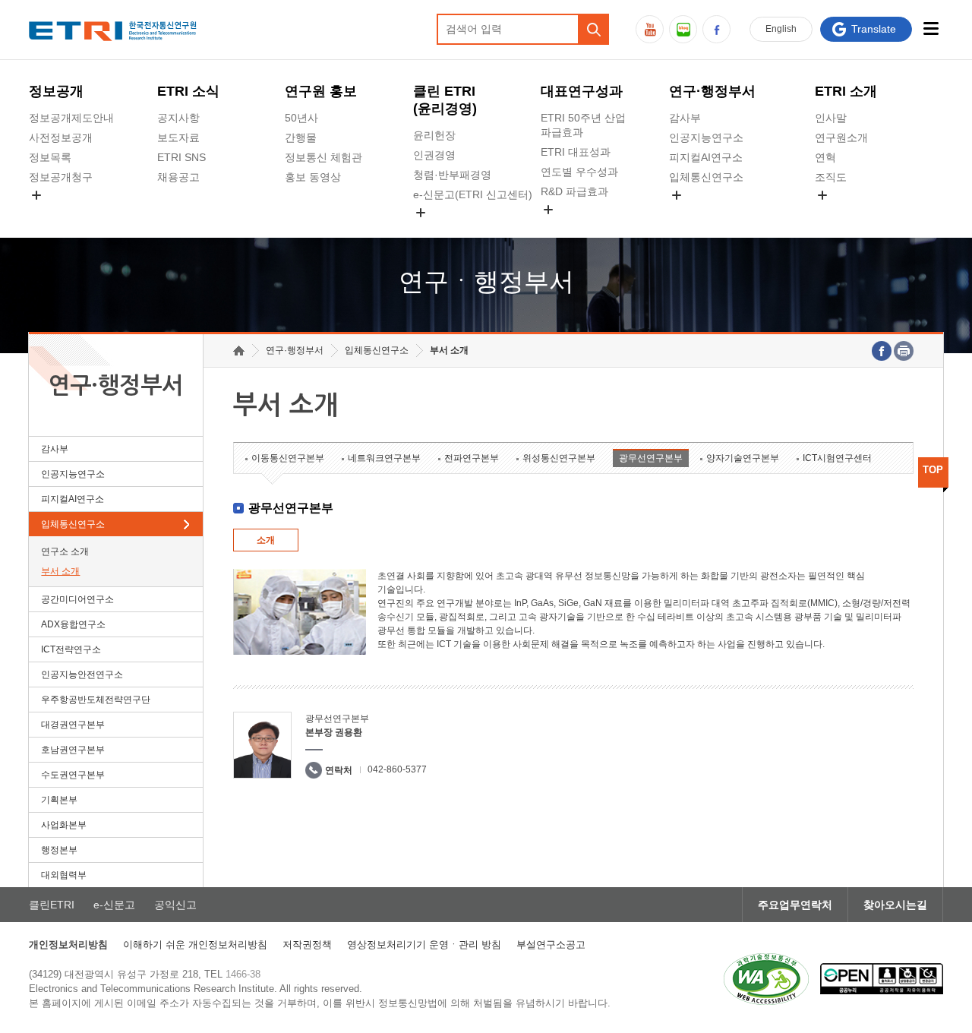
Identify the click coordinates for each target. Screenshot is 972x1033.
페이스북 (716, 29)
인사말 (831, 118)
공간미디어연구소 (711, 213)
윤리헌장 (434, 135)
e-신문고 (114, 905)
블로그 (683, 29)
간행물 (301, 137)
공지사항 (178, 118)
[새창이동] (766, 979)
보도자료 (178, 137)
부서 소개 (60, 571)
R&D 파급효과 (574, 191)
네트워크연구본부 (384, 458)
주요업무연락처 (795, 905)
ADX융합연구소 (73, 624)
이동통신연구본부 (287, 458)
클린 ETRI (445, 100)
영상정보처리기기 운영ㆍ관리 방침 (424, 944)
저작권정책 (307, 944)
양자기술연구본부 (742, 458)
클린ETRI (51, 905)
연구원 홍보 (321, 91)
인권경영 (434, 155)
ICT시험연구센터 (837, 458)
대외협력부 (64, 875)
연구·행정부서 (712, 91)
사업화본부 (64, 825)
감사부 (685, 118)
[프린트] (904, 351)
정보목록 (50, 157)
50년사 (301, 118)
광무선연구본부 (651, 458)
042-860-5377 (397, 769)
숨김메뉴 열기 (36, 195)
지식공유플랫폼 (578, 227)
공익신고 (434, 230)
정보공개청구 (61, 177)
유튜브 (650, 29)
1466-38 (243, 974)
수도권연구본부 (73, 774)
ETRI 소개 (846, 91)
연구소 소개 (65, 551)
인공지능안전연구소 (82, 674)
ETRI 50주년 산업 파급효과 (583, 125)
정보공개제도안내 (71, 118)
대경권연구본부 (73, 724)
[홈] (239, 350)
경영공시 (50, 213)
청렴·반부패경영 (452, 175)
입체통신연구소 (706, 177)
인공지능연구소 (706, 137)
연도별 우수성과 (579, 172)
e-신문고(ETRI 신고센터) (472, 194)
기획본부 (59, 799)
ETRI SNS (181, 157)
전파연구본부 (471, 458)
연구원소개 (841, 137)
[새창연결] (882, 351)
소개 (266, 540)
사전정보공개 (61, 137)
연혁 (825, 157)
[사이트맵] (931, 28)
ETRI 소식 (188, 91)
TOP (933, 469)
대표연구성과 (582, 91)
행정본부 (59, 850)
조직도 (831, 177)
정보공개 (56, 91)
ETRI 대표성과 (576, 152)
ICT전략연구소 (71, 649)
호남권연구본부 (73, 749)
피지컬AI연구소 (706, 157)
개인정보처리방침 (68, 944)
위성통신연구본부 (558, 458)
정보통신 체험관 (323, 157)
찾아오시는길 (895, 905)
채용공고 (178, 177)
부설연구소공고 (550, 944)
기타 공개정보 (848, 213)
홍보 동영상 (313, 177)
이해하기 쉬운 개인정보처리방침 (195, 944)
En (781, 29)
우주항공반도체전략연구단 (95, 699)
